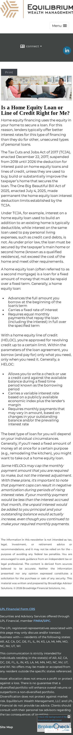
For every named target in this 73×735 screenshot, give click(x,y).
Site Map (6, 727)
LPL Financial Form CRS (17, 609)
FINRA (37, 621)
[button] (59, 25)
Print (9, 72)
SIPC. (47, 621)
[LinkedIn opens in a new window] (67, 53)
